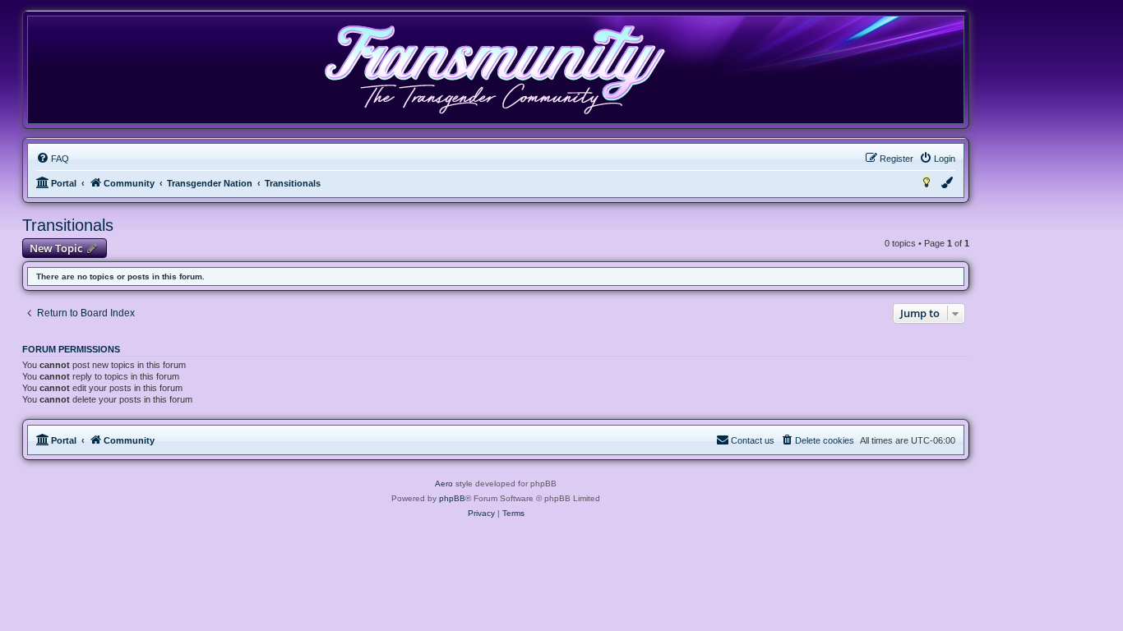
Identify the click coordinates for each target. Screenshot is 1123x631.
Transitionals (67, 225)
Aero (444, 483)
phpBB (452, 498)
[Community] (494, 69)
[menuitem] (52, 159)
